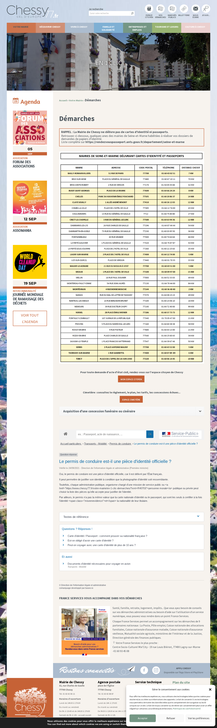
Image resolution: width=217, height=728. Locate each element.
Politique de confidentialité (187, 708)
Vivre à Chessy (79, 26)
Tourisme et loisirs (166, 26)
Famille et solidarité (108, 28)
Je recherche (96, 9)
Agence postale (109, 682)
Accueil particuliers (71, 443)
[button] (210, 689)
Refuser (170, 718)
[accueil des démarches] (65, 433)
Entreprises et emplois (137, 28)
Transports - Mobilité (95, 443)
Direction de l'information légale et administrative (83, 585)
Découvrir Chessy (50, 26)
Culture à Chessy (195, 26)
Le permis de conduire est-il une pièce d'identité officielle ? (166, 443)
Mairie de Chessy (71, 682)
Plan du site (181, 682)
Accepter (142, 718)
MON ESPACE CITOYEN (131, 379)
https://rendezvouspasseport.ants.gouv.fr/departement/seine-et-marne (134, 142)
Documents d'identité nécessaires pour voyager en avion (99, 563)
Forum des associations (24, 164)
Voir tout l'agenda (30, 318)
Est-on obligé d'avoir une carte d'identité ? (90, 540)
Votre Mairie (20, 26)
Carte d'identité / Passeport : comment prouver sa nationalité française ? (107, 535)
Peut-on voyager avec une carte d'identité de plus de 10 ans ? (102, 545)
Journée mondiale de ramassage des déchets (28, 298)
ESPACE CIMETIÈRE (131, 399)
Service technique (148, 682)
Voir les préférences (198, 718)
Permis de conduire (121, 443)
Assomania (22, 230)
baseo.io (89, 588)
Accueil (63, 100)
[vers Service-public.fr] (180, 434)
